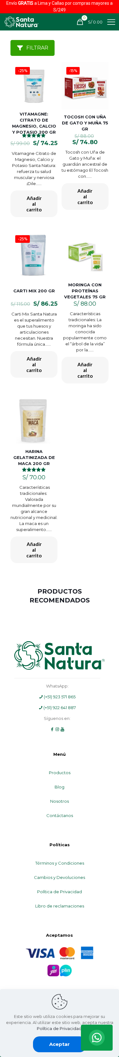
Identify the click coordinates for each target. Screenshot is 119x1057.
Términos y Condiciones (59, 863)
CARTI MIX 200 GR (34, 290)
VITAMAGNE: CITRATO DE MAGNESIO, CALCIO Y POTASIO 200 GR (34, 123)
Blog (59, 786)
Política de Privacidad (59, 891)
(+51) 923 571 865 (59, 696)
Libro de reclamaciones (59, 905)
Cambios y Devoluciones (59, 877)
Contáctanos (59, 815)
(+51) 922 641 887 (59, 707)
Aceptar (59, 1044)
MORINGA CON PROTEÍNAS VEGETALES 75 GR (85, 290)
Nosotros (59, 801)
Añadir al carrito (34, 203)
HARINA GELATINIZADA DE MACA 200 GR (34, 457)
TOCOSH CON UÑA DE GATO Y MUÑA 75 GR (85, 122)
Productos (59, 772)
